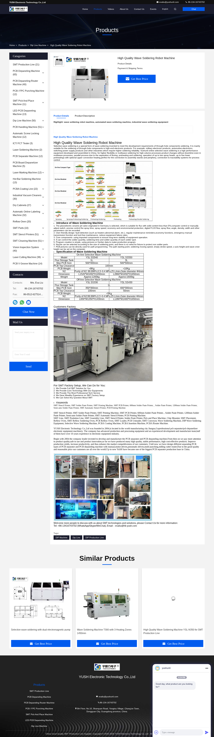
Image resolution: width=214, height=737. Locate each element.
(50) (24, 120)
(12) (28, 93)
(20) (22, 221)
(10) (20, 228)
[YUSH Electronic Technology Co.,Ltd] (18, 9)
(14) (27, 263)
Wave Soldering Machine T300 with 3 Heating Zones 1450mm (38, 631)
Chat (194, 9)
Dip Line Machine (38, 45)
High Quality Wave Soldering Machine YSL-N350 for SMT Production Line (107, 631)
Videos (111, 9)
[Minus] (206, 668)
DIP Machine (61, 537)
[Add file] (156, 732)
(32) (26, 213)
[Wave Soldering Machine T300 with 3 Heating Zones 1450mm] (41, 598)
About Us (124, 9)
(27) (22, 205)
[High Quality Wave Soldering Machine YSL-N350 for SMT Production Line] (107, 598)
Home (85, 9)
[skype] (15, 302)
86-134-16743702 (196, 2)
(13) (24, 112)
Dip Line (76, 537)
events (153, 9)
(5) (25, 164)
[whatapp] (22, 302)
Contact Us (139, 9)
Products (98, 9)
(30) (27, 197)
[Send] (206, 732)
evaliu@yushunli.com (169, 2)
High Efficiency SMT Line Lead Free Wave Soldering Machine (170, 631)
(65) (26, 73)
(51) (27, 127)
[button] (14, 605)
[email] (28, 302)
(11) (23, 102)
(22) (25, 189)
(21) (26, 64)
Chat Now (29, 311)
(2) (27, 150)
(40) (25, 83)
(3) (23, 143)
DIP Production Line (94, 537)
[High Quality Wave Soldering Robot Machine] (89, 80)
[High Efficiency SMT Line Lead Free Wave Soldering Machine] (173, 598)
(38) (27, 257)
